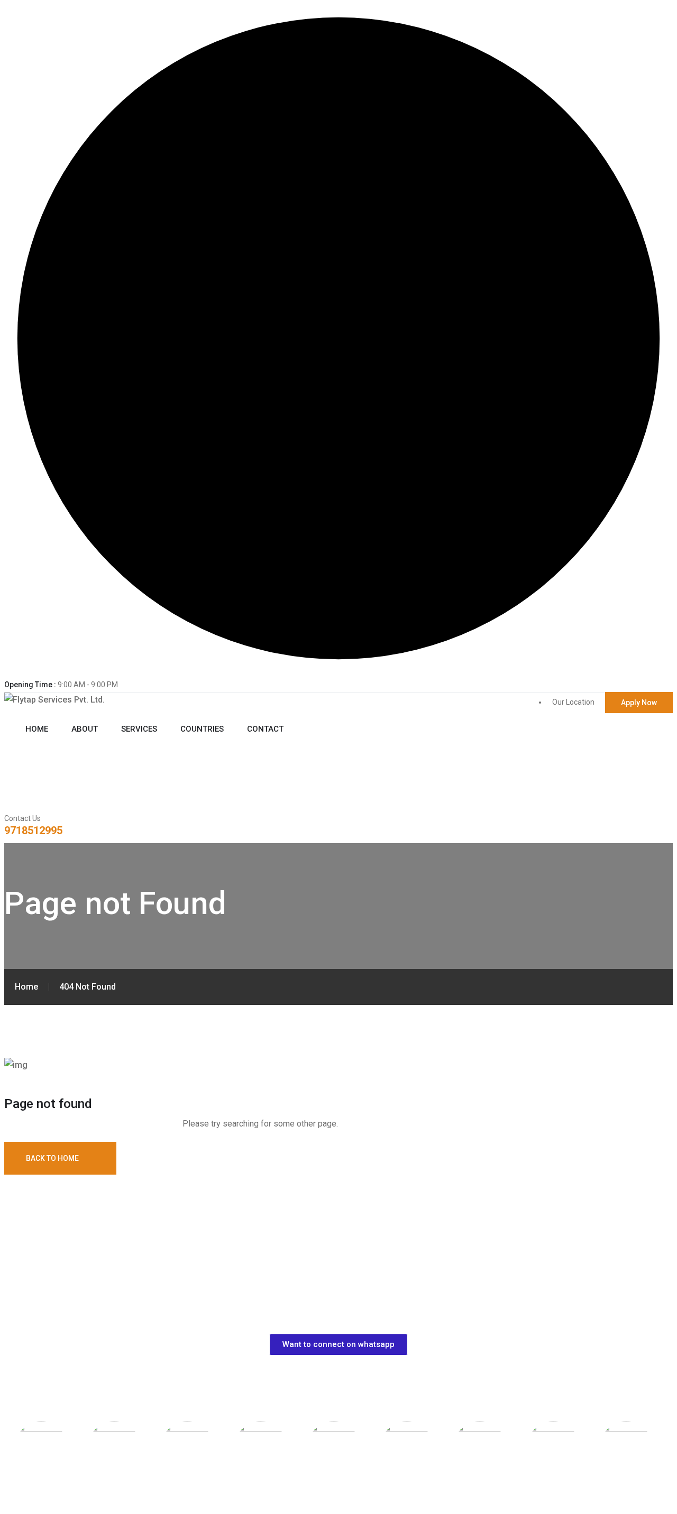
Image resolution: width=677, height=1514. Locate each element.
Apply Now (639, 702)
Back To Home (52, 1158)
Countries (202, 729)
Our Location (573, 702)
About (84, 729)
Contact (265, 729)
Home (36, 729)
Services (139, 729)
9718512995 (33, 830)
